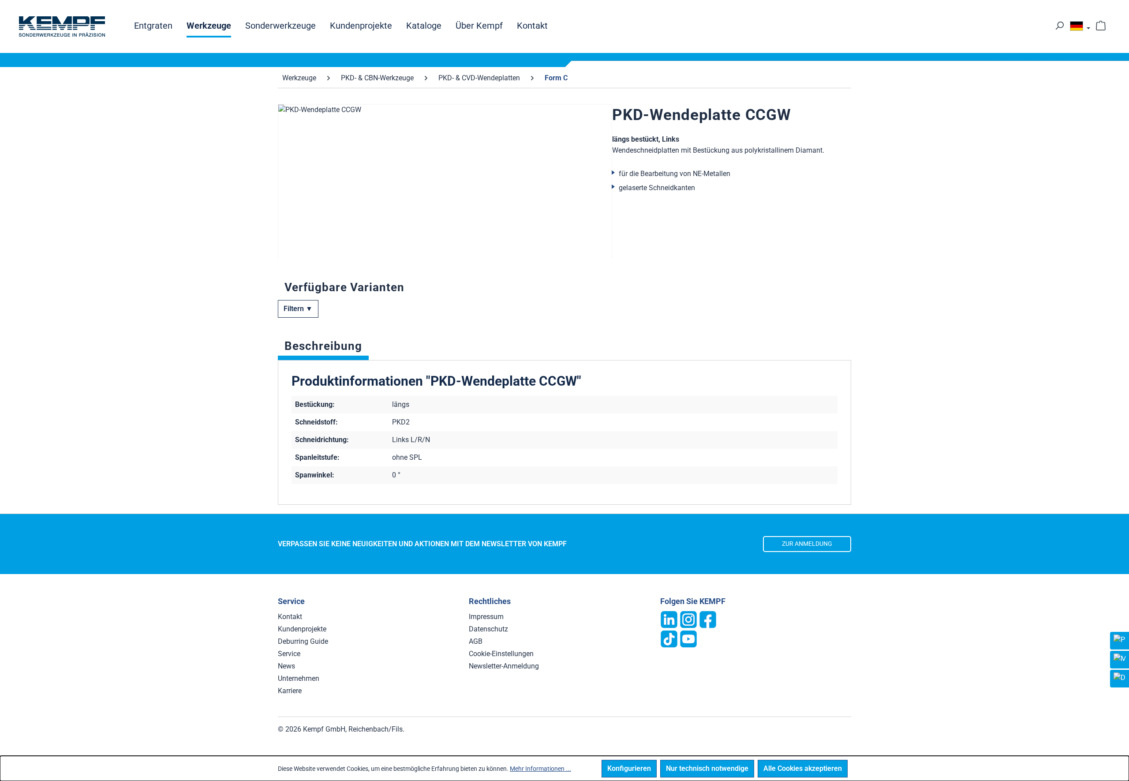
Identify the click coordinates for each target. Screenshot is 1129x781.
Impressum (486, 616)
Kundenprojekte (302, 629)
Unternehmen (298, 678)
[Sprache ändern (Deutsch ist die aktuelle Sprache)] (1080, 28)
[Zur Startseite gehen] (62, 26)
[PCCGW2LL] (445, 199)
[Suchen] (1059, 25)
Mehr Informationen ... (540, 768)
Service (289, 654)
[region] (445, 181)
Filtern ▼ (298, 308)
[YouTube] (688, 638)
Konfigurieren (629, 768)
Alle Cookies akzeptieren (802, 768)
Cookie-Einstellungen (501, 654)
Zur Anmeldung (807, 544)
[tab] (323, 348)
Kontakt (290, 616)
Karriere (290, 691)
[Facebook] (708, 619)
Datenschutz (488, 629)
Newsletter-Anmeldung (504, 666)
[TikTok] (669, 638)
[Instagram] (688, 619)
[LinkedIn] (669, 619)
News (286, 666)
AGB (475, 641)
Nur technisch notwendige (707, 768)
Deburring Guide (303, 641)
